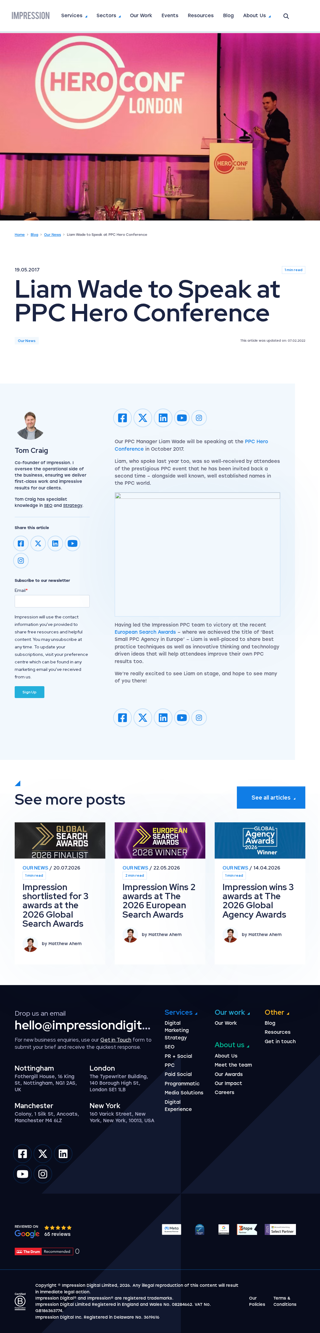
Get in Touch (115, 1039)
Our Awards (229, 1074)
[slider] (58, 1227)
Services (71, 15)
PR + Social (178, 1056)
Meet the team (233, 1065)
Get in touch (280, 1041)
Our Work (141, 15)
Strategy (72, 505)
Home (20, 235)
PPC (170, 1065)
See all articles (271, 797)
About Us (254, 15)
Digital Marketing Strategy (177, 1030)
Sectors (106, 15)
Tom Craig (31, 450)
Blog (228, 15)
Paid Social (178, 1074)
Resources (201, 15)
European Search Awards (145, 632)
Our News (52, 235)
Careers (224, 1092)
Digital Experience (178, 1105)
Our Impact (228, 1083)
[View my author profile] (52, 424)
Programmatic (182, 1084)
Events (170, 15)
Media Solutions (184, 1093)
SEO (48, 505)
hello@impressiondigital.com (97, 1025)
